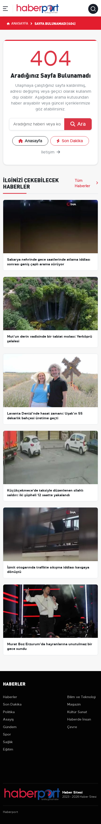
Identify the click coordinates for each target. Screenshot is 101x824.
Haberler (10, 697)
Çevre (72, 727)
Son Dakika (72, 140)
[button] (5, 9)
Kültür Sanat (77, 712)
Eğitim (8, 749)
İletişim (48, 152)
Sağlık (8, 742)
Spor (7, 734)
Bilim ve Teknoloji (81, 697)
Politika (9, 712)
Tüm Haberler (82, 183)
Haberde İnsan (79, 719)
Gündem (10, 727)
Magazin (74, 704)
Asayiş (8, 719)
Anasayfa (19, 23)
